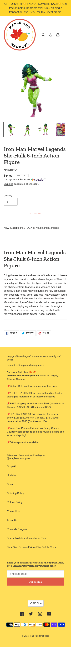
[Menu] (65, 34)
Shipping (8, 183)
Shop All (11, 466)
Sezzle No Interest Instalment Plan (26, 538)
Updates (11, 475)
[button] (25, 179)
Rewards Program (17, 529)
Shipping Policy (15, 493)
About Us (12, 520)
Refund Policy (15, 502)
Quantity (8, 195)
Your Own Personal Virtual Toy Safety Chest (32, 547)
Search (11, 484)
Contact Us (13, 511)
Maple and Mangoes (39, 636)
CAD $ (34, 603)
